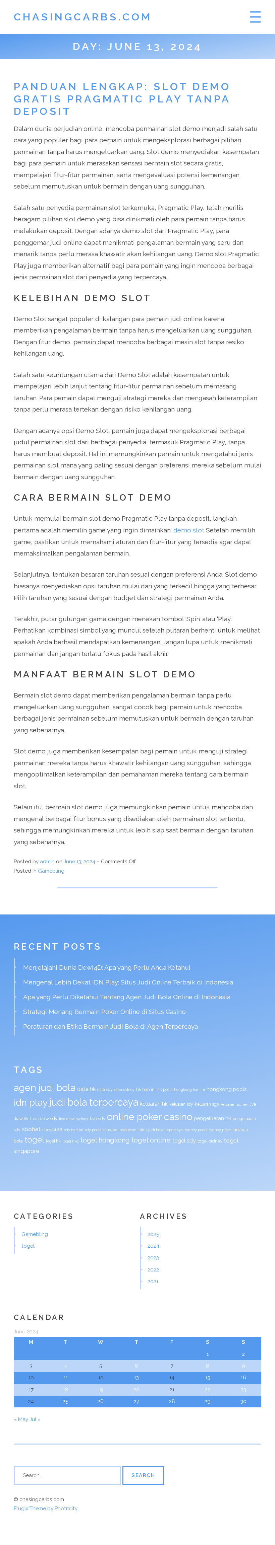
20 (136, 1390)
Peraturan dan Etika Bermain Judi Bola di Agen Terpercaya (110, 1026)
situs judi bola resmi (120, 1130)
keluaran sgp (207, 1104)
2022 (153, 1270)
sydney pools (195, 1130)
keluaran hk (154, 1104)
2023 (153, 1258)
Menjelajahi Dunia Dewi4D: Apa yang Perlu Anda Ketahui (106, 967)
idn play (31, 1102)
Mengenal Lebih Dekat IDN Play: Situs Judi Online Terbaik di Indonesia (128, 982)
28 (172, 1401)
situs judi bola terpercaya (161, 1130)
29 (208, 1401)
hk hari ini (146, 1089)
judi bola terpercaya (93, 1102)
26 (101, 1401)
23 (243, 1390)
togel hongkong (105, 1140)
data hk (86, 1089)
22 (207, 1390)
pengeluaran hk (212, 1118)
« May (21, 1419)
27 (136, 1401)
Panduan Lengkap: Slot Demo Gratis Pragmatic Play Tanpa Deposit (122, 98)
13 (136, 1378)
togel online (151, 1140)
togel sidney (210, 1141)
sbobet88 (52, 1129)
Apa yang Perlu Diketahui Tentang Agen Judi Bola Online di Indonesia (126, 997)
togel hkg (70, 1141)
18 (65, 1390)
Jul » (35, 1419)
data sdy (105, 1089)
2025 (153, 1234)
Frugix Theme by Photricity (45, 1508)
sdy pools (93, 1130)
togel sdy (184, 1140)
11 (66, 1378)
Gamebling (51, 871)
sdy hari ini (73, 1130)
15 (207, 1378)
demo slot (188, 530)
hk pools (164, 1089)
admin (47, 862)
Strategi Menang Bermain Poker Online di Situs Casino (104, 1011)
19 (100, 1390)
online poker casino (149, 1116)
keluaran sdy (181, 1104)
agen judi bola (44, 1087)
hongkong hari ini (189, 1090)
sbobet (31, 1129)
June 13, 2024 (80, 862)
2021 (153, 1281)
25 (65, 1401)
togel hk (53, 1141)
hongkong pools (226, 1089)
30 (243, 1401)
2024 (153, 1246)
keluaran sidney (234, 1104)
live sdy (97, 1118)
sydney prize (220, 1130)
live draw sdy (43, 1118)
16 (243, 1378)
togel (34, 1140)
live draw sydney (73, 1119)
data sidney (124, 1090)
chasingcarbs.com (83, 17)
